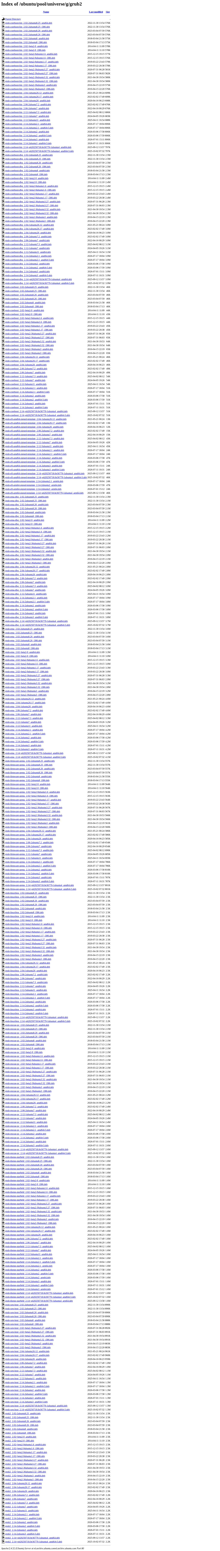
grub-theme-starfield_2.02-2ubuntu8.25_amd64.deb (29, 1157)
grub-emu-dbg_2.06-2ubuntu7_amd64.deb (25, 582)
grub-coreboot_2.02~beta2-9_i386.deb (23, 314)
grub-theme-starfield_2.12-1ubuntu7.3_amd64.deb (29, 1246)
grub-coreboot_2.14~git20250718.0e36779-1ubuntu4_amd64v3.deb (37, 415)
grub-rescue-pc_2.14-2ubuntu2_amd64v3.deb (26, 1137)
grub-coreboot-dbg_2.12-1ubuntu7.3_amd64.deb (28, 244)
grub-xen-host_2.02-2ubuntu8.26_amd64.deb (26, 1312)
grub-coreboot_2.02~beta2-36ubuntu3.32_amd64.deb (30, 341)
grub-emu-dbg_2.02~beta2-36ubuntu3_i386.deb (28, 563)
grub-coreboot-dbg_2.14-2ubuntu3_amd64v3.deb (28, 275)
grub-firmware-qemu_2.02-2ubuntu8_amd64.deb (28, 776)
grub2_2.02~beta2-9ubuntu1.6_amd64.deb (25, 1444)
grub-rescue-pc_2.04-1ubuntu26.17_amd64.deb (27, 1099)
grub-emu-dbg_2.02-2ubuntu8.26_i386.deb (25, 508)
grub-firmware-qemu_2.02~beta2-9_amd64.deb (27, 784)
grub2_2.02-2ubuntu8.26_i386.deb (21, 1425)
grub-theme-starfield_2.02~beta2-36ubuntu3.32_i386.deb (32, 1215)
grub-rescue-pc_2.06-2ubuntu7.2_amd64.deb (26, 1106)
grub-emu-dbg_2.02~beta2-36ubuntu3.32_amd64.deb (30, 551)
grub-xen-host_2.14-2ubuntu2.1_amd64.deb (26, 1382)
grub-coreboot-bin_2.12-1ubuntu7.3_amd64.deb (28, 112)
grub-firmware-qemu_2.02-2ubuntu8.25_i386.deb (28, 765)
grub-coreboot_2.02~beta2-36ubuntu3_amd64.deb (29, 349)
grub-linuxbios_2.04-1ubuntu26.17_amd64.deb (27, 967)
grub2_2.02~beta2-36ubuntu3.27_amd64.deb (26, 1460)
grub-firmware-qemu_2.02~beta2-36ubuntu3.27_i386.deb (32, 811)
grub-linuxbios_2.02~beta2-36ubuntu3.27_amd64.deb (30, 939)
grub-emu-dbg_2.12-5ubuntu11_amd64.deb (26, 594)
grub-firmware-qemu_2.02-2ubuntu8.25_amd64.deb (30, 761)
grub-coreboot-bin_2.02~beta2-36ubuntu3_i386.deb (29, 89)
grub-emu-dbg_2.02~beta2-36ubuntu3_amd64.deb (29, 559)
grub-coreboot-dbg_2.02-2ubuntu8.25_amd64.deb (29, 155)
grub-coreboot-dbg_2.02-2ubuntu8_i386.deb (26, 174)
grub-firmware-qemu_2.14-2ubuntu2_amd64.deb (28, 869)
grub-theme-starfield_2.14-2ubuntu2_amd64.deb (28, 1269)
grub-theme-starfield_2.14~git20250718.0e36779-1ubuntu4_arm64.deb (39, 1301)
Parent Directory (13, 19)
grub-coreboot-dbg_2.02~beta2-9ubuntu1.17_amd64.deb (32, 194)
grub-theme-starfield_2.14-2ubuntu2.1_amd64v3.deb (30, 1262)
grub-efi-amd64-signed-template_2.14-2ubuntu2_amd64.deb (33, 458)
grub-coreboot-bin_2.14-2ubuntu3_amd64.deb (27, 139)
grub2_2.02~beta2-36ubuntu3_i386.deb (24, 1479)
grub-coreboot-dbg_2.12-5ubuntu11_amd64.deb (28, 252)
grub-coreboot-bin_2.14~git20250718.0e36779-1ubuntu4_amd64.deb (38, 147)
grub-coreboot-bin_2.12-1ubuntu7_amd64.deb (27, 116)
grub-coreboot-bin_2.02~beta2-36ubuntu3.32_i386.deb (31, 81)
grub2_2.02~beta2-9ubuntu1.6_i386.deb (24, 1448)
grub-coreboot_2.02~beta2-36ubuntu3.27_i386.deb (29, 337)
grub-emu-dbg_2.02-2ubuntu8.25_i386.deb (25, 500)
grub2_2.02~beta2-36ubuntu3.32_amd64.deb (26, 1468)
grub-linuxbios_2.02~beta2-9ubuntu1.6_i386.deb (28, 928)
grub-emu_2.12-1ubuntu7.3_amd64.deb (24, 718)
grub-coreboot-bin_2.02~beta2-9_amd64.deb (26, 46)
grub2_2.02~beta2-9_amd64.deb (20, 1437)
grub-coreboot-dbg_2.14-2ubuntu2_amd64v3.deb (28, 267)
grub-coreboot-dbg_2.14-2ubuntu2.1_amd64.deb (28, 256)
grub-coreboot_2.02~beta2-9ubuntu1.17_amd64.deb (30, 326)
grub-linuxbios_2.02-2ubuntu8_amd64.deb (25, 908)
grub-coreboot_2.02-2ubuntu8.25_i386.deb (25, 291)
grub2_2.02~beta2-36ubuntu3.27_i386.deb (25, 1464)
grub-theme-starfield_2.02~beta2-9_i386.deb (26, 1184)
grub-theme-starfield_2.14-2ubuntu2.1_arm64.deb (28, 1266)
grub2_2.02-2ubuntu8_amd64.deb (21, 1429)
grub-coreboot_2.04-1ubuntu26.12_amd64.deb (27, 357)
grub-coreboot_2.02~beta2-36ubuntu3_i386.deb (28, 353)
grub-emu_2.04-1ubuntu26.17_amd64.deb (25, 702)
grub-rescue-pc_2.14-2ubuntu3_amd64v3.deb (26, 1145)
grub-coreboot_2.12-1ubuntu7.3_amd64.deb (26, 376)
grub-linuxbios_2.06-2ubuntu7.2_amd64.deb (26, 974)
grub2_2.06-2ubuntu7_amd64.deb (21, 1499)
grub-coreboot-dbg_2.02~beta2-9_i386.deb (25, 182)
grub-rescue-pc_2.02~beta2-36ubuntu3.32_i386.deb (29, 1083)
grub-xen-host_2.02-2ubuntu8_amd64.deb (25, 1320)
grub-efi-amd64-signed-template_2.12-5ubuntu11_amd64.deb (34, 446)
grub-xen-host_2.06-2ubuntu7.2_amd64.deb (26, 1363)
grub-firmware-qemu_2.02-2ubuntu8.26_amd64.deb (30, 768)
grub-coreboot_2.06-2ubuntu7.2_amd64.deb (26, 368)
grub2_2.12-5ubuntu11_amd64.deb (22, 1510)
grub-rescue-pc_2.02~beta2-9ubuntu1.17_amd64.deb (30, 1064)
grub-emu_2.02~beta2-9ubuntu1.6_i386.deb (26, 664)
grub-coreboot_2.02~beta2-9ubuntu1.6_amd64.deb (29, 318)
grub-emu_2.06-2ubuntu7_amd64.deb (23, 714)
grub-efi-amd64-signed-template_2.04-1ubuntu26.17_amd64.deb (35, 423)
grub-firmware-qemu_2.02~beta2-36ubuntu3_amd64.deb (32, 823)
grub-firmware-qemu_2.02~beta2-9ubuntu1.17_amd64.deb (33, 800)
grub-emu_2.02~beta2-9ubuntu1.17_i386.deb (26, 671)
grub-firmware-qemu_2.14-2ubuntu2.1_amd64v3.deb (30, 866)
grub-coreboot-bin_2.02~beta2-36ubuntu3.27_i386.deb (31, 73)
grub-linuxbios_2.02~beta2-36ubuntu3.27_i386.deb (29, 943)
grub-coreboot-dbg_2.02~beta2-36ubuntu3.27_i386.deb (31, 205)
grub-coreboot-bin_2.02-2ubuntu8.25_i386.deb (27, 27)
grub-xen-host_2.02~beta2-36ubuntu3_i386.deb (28, 1347)
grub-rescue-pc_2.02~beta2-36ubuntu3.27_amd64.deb (31, 1071)
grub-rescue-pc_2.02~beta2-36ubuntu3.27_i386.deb (29, 1075)
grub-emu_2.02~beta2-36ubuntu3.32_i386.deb (27, 687)
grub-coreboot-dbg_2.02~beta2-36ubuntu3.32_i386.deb (31, 213)
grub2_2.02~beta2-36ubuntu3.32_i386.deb (25, 1471)
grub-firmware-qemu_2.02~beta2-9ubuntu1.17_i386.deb (32, 803)
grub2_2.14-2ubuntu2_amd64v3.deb (22, 1526)
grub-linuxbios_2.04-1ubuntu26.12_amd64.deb (27, 963)
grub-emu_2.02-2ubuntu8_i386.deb (22, 648)
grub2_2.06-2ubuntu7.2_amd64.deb (22, 1495)
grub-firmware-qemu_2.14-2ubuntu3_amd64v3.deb (29, 881)
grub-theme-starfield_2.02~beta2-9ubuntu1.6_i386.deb (31, 1192)
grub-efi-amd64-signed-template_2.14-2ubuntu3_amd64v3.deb (35, 469)
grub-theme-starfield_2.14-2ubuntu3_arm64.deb (28, 1289)
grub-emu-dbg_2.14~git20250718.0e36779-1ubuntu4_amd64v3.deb (37, 625)
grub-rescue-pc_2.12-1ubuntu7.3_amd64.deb (26, 1114)
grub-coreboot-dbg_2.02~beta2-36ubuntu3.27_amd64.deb (32, 201)
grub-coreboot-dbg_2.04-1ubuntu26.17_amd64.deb (29, 229)
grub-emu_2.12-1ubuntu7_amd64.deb (23, 722)
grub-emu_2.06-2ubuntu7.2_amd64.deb (24, 710)
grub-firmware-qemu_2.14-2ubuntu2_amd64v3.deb (29, 873)
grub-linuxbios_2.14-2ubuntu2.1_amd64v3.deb (27, 998)
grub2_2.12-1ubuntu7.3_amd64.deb (22, 1503)
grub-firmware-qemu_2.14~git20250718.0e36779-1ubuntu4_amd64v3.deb (40, 889)
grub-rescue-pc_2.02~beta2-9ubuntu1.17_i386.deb (29, 1068)
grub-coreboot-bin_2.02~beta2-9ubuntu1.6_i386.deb (30, 58)
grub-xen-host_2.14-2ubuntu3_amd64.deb (25, 1398)
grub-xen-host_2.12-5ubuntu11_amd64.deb (25, 1378)
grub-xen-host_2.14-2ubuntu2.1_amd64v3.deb (27, 1386)
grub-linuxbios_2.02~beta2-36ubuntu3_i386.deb (28, 959)
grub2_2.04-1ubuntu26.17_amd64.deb (23, 1487)
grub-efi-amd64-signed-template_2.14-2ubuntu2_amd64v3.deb (35, 462)
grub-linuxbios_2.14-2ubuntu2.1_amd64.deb (26, 994)
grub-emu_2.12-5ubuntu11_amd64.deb (23, 726)
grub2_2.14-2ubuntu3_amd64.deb (21, 1530)
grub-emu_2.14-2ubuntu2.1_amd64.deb (24, 730)
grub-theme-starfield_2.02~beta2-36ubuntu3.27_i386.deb (32, 1207)
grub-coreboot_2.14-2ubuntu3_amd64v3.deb (26, 407)
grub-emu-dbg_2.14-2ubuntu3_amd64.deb (25, 613)
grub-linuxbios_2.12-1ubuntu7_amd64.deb (25, 986)
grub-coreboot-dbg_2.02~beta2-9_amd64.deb (26, 178)
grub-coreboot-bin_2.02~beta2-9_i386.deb (25, 50)
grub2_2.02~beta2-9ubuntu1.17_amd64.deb (26, 1452)
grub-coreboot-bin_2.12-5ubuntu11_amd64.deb (27, 120)
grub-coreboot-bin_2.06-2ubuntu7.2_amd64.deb (28, 104)
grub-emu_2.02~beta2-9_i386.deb (21, 656)
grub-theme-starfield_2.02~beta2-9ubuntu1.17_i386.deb (31, 1200)
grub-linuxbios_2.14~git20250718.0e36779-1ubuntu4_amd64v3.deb (37, 1021)
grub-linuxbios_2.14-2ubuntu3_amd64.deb (25, 1009)
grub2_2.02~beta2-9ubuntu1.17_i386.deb (25, 1456)
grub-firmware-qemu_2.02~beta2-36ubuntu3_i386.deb (31, 827)
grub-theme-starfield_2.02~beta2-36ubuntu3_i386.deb (30, 1223)
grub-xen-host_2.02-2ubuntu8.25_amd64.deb (26, 1304)
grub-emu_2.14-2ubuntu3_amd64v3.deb (24, 749)
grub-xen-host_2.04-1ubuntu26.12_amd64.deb (27, 1351)
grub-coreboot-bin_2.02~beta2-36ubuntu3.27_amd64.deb (32, 69)
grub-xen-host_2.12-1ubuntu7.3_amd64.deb (26, 1370)
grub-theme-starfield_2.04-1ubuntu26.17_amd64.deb (30, 1231)
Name (46, 12)
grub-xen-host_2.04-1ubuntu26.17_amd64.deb (27, 1355)
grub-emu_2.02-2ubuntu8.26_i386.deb (23, 640)
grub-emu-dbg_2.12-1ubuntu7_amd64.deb (25, 590)
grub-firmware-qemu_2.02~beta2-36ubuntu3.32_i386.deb (32, 819)
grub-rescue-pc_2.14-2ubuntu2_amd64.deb (25, 1134)
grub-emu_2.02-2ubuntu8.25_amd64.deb (24, 629)
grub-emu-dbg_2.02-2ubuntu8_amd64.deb (25, 512)
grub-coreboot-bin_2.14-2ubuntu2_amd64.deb (27, 131)
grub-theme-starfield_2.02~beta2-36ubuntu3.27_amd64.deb (33, 1203)
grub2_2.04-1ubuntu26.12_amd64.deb (23, 1483)
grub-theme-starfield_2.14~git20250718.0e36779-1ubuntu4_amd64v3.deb (40, 1297)
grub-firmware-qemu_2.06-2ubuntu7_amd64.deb (28, 846)
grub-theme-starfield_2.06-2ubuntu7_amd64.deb (28, 1242)
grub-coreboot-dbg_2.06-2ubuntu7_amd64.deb (27, 240)
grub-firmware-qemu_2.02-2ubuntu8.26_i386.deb (28, 772)
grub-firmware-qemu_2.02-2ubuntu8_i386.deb (27, 780)
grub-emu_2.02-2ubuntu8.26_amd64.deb (24, 636)
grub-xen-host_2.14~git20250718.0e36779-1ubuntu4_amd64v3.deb (37, 1409)
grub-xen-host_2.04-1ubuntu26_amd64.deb (25, 1359)
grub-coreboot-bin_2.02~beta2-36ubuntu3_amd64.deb (31, 85)
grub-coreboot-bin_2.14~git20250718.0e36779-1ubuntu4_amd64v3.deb (39, 151)
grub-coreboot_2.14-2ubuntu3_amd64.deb (25, 403)
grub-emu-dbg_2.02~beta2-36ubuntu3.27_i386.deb (29, 547)
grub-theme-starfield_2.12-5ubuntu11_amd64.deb (28, 1254)
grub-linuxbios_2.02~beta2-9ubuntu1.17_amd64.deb (30, 932)
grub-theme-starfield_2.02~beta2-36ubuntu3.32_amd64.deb (33, 1211)
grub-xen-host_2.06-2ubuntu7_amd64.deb (25, 1367)
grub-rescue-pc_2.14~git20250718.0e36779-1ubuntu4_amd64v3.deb (38, 1153)
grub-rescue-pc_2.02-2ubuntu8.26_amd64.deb (27, 1033)
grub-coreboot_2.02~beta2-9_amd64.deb (24, 310)
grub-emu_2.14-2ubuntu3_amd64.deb (23, 745)
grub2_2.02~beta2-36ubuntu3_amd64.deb (25, 1475)
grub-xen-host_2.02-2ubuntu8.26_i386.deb (25, 1316)
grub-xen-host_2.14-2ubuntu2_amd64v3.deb (26, 1394)
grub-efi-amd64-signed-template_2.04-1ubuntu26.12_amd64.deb (35, 419)
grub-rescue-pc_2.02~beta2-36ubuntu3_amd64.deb (29, 1087)
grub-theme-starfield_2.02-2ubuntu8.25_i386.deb (28, 1161)
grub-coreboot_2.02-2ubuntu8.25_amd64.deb (26, 287)
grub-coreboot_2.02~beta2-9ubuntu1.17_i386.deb (29, 330)
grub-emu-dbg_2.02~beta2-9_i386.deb (23, 524)
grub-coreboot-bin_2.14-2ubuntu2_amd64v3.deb (28, 135)
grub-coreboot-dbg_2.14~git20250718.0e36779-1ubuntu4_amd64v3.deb (39, 283)
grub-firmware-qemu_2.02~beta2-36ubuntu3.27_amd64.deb (33, 807)
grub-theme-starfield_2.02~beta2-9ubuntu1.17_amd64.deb (32, 1196)
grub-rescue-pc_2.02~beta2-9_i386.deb (24, 1052)
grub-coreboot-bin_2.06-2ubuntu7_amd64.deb (27, 108)
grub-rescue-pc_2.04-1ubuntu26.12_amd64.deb (27, 1095)
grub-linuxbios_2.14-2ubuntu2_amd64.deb (25, 1001)
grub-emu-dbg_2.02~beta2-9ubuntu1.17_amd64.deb (30, 535)
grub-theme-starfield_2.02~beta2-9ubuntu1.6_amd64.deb (32, 1188)
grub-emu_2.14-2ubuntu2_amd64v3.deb (24, 741)
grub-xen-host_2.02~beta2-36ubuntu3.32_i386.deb (29, 1339)
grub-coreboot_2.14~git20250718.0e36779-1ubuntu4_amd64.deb (36, 411)
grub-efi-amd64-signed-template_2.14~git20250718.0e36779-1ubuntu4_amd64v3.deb (46, 477)
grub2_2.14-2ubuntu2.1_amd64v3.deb (23, 1518)
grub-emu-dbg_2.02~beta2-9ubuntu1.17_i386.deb (29, 539)
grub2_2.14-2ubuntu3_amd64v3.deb (22, 1534)
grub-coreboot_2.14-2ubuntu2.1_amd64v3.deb (27, 392)
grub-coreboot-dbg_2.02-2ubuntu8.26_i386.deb (27, 166)
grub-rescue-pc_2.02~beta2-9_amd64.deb (25, 1048)
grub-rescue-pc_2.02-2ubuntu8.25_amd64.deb (27, 1025)
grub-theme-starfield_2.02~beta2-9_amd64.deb (27, 1180)
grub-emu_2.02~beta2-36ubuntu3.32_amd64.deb (28, 683)
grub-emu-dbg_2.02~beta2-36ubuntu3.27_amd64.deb (30, 543)
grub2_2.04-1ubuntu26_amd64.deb (22, 1491)
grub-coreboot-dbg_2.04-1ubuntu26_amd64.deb (28, 232)
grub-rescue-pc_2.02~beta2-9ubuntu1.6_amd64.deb (29, 1056)
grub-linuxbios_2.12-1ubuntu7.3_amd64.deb (26, 982)
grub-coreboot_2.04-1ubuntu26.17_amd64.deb (27, 361)
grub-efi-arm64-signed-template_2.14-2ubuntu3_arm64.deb (33, 489)
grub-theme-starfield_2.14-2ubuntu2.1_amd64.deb (29, 1258)
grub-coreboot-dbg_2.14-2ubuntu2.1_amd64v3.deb (29, 260)
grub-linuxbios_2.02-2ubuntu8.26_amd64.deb (27, 900)
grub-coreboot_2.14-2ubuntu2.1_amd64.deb (26, 388)
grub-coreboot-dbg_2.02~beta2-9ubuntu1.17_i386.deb (31, 197)
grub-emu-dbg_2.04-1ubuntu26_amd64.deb (26, 574)
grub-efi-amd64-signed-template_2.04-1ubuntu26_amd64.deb (34, 427)
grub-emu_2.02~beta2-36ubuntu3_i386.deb (26, 695)
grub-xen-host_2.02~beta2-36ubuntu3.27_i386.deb (29, 1332)
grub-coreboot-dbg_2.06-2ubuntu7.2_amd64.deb (28, 236)
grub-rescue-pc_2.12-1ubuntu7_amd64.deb (25, 1118)
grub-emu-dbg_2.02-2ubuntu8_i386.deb (24, 516)
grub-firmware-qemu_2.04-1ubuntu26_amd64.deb (29, 838)
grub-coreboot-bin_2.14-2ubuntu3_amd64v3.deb (28, 143)
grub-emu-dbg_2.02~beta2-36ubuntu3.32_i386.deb (29, 555)
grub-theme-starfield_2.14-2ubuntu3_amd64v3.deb (29, 1285)
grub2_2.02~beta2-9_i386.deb (19, 1440)
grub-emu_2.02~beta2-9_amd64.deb (22, 652)
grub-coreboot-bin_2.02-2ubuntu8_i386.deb (26, 42)
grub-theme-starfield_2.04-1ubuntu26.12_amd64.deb (30, 1227)
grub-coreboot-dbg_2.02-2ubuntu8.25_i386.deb (27, 159)
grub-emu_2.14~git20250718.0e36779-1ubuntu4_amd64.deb (34, 753)
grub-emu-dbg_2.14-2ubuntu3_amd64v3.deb (26, 617)
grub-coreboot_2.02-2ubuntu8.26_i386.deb (25, 298)
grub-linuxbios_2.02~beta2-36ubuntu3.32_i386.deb (29, 951)
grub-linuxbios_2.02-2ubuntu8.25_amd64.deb (27, 893)
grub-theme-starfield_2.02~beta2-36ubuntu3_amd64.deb (32, 1219)
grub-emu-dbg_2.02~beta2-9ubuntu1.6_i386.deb (28, 531)
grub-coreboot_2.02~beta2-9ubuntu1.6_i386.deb (28, 322)
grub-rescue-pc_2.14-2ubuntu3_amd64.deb (25, 1141)
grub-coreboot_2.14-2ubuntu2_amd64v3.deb (26, 399)
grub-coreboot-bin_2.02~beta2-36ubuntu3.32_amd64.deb (32, 77)
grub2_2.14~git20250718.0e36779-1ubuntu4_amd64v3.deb (33, 1541)
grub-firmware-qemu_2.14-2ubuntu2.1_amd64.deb (29, 862)
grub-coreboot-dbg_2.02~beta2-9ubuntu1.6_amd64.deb (31, 186)
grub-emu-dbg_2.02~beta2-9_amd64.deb (24, 520)
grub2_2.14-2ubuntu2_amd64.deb (21, 1522)
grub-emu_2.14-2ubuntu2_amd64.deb (23, 737)
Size (108, 12)
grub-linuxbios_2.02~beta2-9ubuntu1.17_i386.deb (29, 935)
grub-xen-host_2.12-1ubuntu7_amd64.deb (25, 1374)
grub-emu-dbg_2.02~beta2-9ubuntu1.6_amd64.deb (29, 528)
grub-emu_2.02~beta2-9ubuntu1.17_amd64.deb (28, 667)
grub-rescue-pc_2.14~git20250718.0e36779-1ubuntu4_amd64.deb (36, 1149)
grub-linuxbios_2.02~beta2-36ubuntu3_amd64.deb (29, 955)
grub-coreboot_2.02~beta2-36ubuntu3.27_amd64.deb (30, 333)
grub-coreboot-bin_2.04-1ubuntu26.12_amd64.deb (29, 93)
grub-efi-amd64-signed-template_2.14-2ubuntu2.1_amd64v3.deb (35, 454)
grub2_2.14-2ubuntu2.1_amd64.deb (22, 1514)
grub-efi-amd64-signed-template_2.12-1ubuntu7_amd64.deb (33, 442)
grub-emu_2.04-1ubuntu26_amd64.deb (23, 706)
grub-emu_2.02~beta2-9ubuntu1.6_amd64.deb (27, 660)
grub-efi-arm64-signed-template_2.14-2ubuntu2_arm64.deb (33, 485)
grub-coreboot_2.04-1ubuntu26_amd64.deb (26, 364)
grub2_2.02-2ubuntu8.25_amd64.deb (23, 1413)
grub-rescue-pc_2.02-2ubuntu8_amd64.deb (25, 1040)
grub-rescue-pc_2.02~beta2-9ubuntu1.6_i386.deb (28, 1060)
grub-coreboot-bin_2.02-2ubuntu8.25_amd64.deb (28, 23)
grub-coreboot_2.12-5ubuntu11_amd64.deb (25, 384)
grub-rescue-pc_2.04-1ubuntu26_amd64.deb (26, 1102)
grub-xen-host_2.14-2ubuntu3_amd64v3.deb (26, 1402)
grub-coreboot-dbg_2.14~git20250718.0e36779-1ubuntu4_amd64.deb (38, 279)
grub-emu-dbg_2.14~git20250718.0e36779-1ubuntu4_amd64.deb (36, 621)
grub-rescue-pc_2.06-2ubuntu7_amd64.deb (25, 1110)
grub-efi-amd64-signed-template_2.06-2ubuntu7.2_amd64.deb (34, 431)
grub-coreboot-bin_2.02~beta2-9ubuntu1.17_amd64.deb (32, 62)
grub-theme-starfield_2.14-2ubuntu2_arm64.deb (28, 1277)
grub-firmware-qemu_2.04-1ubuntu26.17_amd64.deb (30, 834)
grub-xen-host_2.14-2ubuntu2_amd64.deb (25, 1390)
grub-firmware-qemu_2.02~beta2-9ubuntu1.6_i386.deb (31, 796)
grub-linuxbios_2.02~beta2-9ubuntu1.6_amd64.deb (29, 924)
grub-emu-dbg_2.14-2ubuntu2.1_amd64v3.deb (27, 601)
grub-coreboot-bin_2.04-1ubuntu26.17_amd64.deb (29, 96)
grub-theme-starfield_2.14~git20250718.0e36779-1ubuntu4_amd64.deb (39, 1293)
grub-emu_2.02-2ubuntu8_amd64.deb (23, 644)
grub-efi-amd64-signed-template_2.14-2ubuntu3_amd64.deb (33, 465)
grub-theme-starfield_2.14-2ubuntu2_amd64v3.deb (29, 1273)
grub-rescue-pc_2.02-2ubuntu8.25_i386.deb (26, 1029)
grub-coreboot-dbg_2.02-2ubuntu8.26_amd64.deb (29, 162)
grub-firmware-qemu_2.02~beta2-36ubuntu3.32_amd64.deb (33, 815)
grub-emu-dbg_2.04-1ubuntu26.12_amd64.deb (27, 566)
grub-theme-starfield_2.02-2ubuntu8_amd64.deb (28, 1172)
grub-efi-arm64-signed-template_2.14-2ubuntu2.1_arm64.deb (34, 481)
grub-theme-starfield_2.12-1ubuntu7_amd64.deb (28, 1250)
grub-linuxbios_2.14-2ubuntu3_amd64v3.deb (26, 1013)
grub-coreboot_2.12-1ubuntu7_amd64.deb (25, 380)
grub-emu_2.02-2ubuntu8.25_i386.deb (23, 632)
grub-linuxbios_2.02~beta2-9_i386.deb (23, 920)
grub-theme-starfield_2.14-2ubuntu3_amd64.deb (28, 1281)
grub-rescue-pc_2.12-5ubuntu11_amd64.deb (26, 1122)
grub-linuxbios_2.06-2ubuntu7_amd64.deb (25, 978)
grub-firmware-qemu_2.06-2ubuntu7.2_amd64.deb (29, 842)
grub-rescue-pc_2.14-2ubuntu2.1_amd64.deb (26, 1126)
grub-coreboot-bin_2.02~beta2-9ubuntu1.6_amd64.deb (31, 54)
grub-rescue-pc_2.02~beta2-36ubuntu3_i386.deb (28, 1091)
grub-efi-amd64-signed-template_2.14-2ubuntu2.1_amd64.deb (34, 450)
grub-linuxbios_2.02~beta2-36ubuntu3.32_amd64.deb (30, 947)
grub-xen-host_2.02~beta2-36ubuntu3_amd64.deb (29, 1343)
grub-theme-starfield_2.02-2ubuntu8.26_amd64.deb (29, 1165)
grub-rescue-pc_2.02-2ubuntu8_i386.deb (24, 1044)
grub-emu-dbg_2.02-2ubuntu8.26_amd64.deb (26, 504)
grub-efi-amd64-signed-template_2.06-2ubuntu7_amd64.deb (33, 434)
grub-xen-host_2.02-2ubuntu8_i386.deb (24, 1324)
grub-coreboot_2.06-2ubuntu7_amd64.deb (25, 372)
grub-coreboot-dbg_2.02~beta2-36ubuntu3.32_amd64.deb (32, 209)
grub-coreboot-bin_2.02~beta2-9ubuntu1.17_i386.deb (30, 65)
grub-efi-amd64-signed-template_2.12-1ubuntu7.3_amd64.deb (34, 438)
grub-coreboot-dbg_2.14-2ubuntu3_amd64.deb (27, 271)
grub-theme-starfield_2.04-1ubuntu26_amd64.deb (28, 1235)
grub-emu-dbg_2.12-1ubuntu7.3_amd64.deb (26, 586)
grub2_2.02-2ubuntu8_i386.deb (20, 1433)
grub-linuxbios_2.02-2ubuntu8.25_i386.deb (26, 897)
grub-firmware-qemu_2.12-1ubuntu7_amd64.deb (28, 854)
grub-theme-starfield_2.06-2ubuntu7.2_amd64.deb (29, 1238)
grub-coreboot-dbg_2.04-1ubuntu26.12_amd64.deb (29, 225)
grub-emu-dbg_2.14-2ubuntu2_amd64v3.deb (26, 609)
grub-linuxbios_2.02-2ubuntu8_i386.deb (24, 912)
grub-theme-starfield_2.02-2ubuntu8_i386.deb (27, 1176)
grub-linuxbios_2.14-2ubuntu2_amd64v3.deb (26, 1005)
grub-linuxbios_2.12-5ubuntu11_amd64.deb (26, 990)
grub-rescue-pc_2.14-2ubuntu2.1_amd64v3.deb (27, 1130)
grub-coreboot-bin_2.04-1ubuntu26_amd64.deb (27, 100)
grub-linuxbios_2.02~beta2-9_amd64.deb (24, 916)
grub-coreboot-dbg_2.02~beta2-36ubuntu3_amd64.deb (31, 217)
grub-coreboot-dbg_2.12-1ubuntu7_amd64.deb (27, 248)
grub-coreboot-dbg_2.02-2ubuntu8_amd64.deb (27, 170)
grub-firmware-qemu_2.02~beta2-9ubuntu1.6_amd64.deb (32, 792)
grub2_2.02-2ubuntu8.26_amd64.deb (23, 1421)
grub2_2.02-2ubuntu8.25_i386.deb (21, 1417)
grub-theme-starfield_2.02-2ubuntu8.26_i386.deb (28, 1169)
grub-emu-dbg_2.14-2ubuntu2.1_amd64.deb (26, 598)
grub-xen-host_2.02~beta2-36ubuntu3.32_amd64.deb (30, 1336)
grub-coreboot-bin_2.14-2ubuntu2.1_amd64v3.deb (29, 128)
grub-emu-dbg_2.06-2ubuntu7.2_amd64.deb (26, 578)
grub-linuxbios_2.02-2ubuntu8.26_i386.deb (26, 904)
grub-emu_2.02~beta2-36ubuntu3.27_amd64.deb (28, 675)
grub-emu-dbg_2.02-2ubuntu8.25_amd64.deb (26, 497)
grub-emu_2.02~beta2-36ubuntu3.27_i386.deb (27, 679)
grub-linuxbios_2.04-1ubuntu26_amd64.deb (26, 970)
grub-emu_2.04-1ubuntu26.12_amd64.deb (25, 699)
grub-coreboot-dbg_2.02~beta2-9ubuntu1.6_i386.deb (30, 190)
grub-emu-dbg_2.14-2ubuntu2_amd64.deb (25, 605)
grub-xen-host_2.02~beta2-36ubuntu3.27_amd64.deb (30, 1328)
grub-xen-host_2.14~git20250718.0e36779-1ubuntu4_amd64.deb (36, 1405)
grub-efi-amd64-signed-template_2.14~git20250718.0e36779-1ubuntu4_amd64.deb (44, 473)
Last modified (96, 12)
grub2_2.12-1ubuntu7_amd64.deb (21, 1506)
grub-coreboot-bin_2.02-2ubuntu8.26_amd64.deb (28, 30)
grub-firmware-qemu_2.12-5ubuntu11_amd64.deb (29, 858)
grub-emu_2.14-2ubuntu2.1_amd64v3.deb (25, 733)
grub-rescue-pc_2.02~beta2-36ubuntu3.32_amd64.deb (31, 1079)
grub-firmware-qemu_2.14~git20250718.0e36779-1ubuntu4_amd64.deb (39, 885)
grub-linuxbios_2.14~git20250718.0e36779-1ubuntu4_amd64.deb (36, 1017)
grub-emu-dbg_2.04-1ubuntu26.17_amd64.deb (27, 570)
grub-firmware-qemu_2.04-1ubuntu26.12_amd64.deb (30, 831)
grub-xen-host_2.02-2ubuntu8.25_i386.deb (25, 1308)
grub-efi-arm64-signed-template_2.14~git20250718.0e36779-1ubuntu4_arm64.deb (44, 493)
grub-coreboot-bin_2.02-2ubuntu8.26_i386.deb (27, 34)
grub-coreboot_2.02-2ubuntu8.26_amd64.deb (26, 295)
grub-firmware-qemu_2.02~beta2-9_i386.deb (26, 788)
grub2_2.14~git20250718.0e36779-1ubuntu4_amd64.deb (32, 1538)
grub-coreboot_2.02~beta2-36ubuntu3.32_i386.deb (29, 345)
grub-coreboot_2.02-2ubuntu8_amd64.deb (25, 302)
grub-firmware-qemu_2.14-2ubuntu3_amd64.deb (28, 877)
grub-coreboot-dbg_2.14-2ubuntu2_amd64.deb (27, 263)
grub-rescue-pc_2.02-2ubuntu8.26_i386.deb (26, 1036)
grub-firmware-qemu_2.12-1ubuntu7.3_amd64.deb (29, 850)
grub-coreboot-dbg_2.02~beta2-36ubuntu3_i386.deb (30, 221)
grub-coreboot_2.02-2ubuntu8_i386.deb (24, 306)
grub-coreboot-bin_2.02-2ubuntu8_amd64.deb (27, 38)
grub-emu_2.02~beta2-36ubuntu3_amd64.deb (27, 691)
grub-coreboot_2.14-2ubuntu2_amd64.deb (25, 396)
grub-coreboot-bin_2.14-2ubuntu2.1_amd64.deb (28, 124)
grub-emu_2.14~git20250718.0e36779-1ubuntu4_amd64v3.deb (35, 757)
